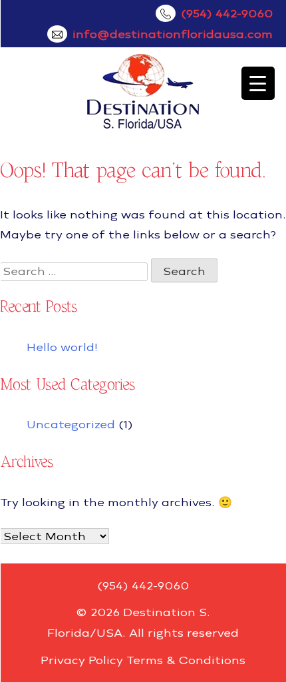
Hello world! (62, 347)
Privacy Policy (82, 660)
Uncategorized (71, 424)
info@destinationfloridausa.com (172, 34)
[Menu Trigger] (258, 83)
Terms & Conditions (185, 660)
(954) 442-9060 (227, 13)
